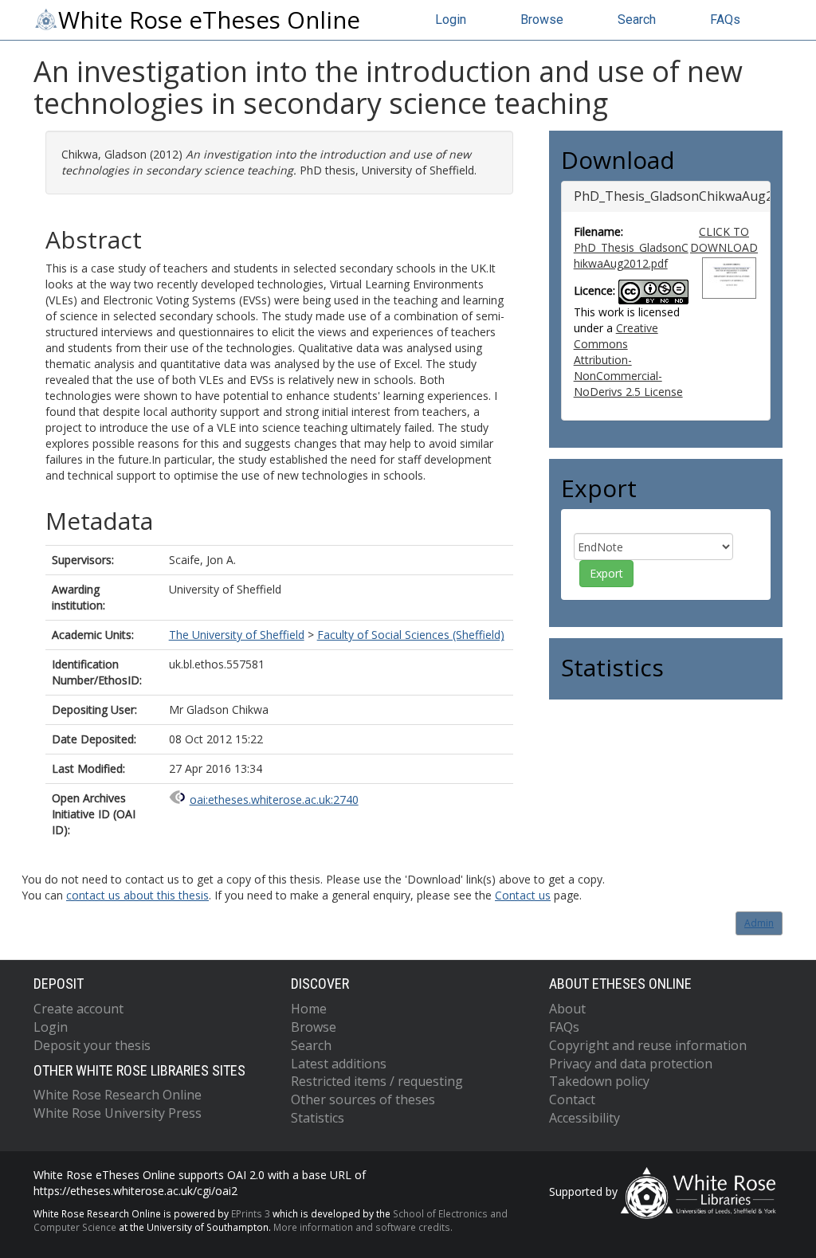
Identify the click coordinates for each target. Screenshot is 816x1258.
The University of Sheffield (236, 634)
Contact (572, 1099)
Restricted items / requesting (377, 1081)
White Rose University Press (117, 1113)
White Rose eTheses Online (209, 20)
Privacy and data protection (630, 1063)
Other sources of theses (363, 1099)
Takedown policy (599, 1081)
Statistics (317, 1118)
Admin (759, 923)
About (567, 1008)
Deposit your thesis (92, 1045)
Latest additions (338, 1063)
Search (637, 19)
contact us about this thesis (137, 895)
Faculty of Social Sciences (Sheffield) (410, 634)
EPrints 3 (250, 1213)
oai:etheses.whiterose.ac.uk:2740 (274, 799)
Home (309, 1008)
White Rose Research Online (117, 1094)
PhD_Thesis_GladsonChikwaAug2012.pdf (631, 255)
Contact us (523, 895)
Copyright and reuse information (648, 1045)
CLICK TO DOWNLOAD (724, 239)
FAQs (725, 19)
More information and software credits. (363, 1227)
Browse (541, 19)
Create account (78, 1008)
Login (450, 19)
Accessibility (584, 1118)
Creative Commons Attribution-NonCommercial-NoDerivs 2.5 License (628, 359)
